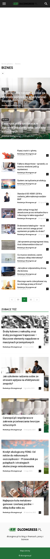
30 (18, 299)
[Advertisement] (25, 34)
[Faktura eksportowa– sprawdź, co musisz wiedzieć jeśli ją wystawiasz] (8, 167)
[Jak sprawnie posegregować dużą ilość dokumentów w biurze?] (8, 245)
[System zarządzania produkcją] (8, 184)
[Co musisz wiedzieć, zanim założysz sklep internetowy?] (8, 258)
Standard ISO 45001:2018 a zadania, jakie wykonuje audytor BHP (31, 196)
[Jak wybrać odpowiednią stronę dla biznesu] (8, 271)
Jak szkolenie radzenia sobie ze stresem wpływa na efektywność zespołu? (21, 380)
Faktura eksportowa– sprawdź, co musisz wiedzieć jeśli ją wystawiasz (32, 166)
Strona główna (7, 64)
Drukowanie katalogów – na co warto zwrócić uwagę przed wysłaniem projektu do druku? (31, 228)
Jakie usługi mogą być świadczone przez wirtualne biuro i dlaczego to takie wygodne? (32, 212)
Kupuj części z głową (26, 150)
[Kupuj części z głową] (8, 154)
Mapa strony (25, 551)
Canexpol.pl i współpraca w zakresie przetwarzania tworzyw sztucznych (21, 421)
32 (31, 299)
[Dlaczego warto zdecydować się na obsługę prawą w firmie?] (8, 285)
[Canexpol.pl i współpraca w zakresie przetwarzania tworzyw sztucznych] (25, 125)
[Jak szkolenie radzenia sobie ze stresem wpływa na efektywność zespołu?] (25, 99)
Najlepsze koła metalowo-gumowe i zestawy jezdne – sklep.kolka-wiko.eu (18, 504)
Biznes (5, 89)
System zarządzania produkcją (31, 180)
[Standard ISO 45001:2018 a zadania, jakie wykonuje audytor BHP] (8, 197)
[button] (46, 4)
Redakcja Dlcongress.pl (11, 105)
